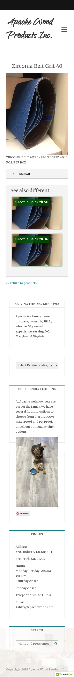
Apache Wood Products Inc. (29, 29)
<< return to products (21, 283)
